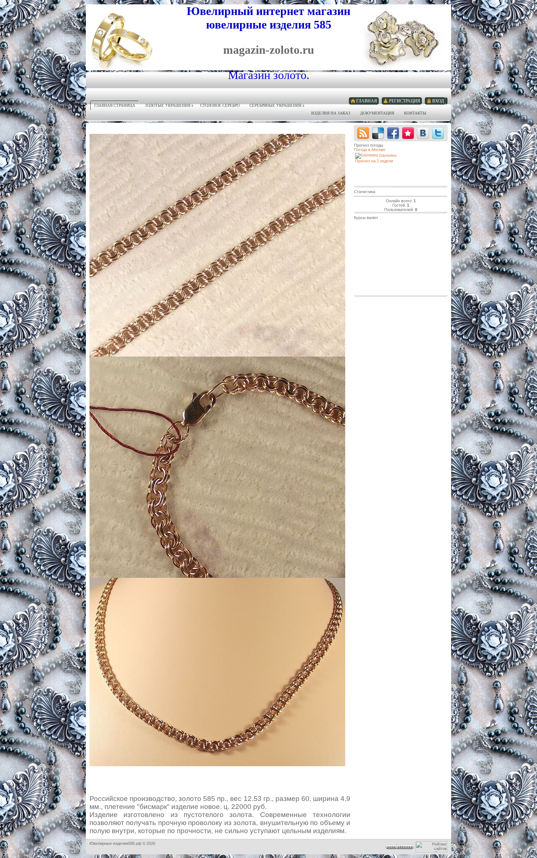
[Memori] (408, 133)
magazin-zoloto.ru (268, 49)
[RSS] (363, 133)
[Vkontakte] (423, 133)
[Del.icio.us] (378, 133)
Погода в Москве (369, 149)
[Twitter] (438, 133)
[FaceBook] (393, 133)
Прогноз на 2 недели (374, 161)
